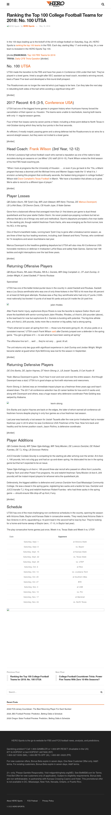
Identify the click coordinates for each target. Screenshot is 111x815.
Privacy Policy (48, 800)
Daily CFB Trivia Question (27, 58)
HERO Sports (28, 26)
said (54, 331)
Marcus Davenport (87, 201)
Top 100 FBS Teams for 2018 (41, 55)
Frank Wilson (40, 148)
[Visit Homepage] (55, 4)
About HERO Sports (15, 800)
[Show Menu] (8, 4)
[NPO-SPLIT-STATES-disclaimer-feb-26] (55, 635)
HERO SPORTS (18, 806)
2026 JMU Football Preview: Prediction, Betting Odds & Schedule (34, 713)
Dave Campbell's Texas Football (33, 178)
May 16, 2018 (44, 26)
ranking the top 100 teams (28, 45)
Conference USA (59, 102)
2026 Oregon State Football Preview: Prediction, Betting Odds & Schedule (38, 718)
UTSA (25, 66)
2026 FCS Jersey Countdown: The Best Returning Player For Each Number (39, 709)
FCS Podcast (32, 800)
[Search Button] (103, 4)
